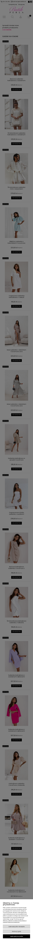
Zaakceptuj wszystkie (16, 936)
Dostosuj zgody (16, 931)
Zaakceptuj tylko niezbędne (16, 926)
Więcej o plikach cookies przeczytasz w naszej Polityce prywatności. (14, 921)
